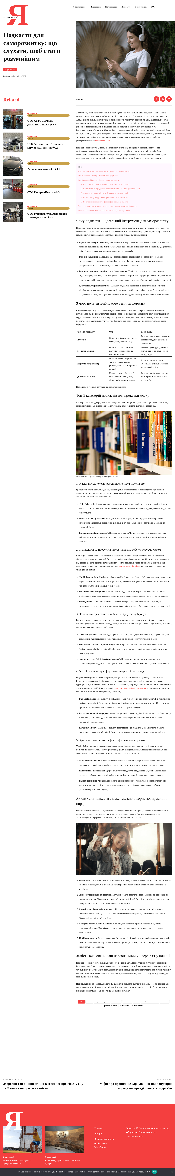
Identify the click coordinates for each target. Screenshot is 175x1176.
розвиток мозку (110, 1006)
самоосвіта (124, 1006)
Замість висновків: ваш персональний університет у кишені (104, 210)
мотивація (116, 1002)
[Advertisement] (124, 1032)
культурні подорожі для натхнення (129, 688)
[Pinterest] (169, 99)
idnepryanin (10, 76)
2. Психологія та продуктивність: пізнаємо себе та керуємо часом (110, 188)
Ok (154, 1172)
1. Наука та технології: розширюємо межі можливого (105, 184)
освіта (136, 1002)
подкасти (164, 1002)
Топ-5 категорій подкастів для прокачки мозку (98, 180)
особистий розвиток (150, 1002)
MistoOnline (100, 1147)
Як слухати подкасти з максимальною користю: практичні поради (107, 206)
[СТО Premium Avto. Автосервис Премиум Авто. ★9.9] (13, 212)
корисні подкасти (102, 1002)
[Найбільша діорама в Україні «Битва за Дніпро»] (64, 1139)
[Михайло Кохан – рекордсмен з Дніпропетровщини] (22, 1139)
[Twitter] (162, 99)
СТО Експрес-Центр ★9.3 (43, 192)
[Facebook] (156, 99)
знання (89, 1002)
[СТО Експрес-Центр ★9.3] (13, 189)
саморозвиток (137, 1006)
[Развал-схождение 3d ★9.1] (13, 166)
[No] (171, 1172)
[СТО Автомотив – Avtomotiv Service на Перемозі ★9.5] (13, 142)
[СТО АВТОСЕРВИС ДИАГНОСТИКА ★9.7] (13, 119)
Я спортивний (8, 1157)
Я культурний (10, 70)
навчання (127, 1002)
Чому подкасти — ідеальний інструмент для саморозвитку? (104, 171)
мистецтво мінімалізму (129, 566)
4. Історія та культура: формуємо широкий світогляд (104, 197)
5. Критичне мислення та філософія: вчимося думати (104, 202)
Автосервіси (32, 113)
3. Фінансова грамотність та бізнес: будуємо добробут (105, 193)
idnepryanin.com (102, 140)
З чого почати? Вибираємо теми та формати (98, 175)
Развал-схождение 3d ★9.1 (43, 169)
